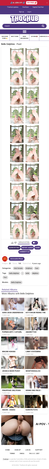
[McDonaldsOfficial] (5, 259)
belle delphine (14, 273)
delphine (35, 273)
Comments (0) (24, 252)
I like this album (12, 243)
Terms (12, 453)
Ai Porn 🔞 (34, 36)
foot (5, 277)
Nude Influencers (24, 37)
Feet (36, 268)
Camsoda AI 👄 (44, 36)
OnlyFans (29, 268)
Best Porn (14, 36)
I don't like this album (15, 243)
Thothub (22, 465)
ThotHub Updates (12, 7)
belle (27, 273)
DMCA (22, 453)
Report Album (27, 247)
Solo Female (18, 268)
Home (7, 450)
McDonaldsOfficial (16, 259)
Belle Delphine (16, 282)
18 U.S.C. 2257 (34, 453)
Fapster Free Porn (38, 7)
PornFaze (25, 7)
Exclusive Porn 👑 (5, 37)
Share (37, 247)
